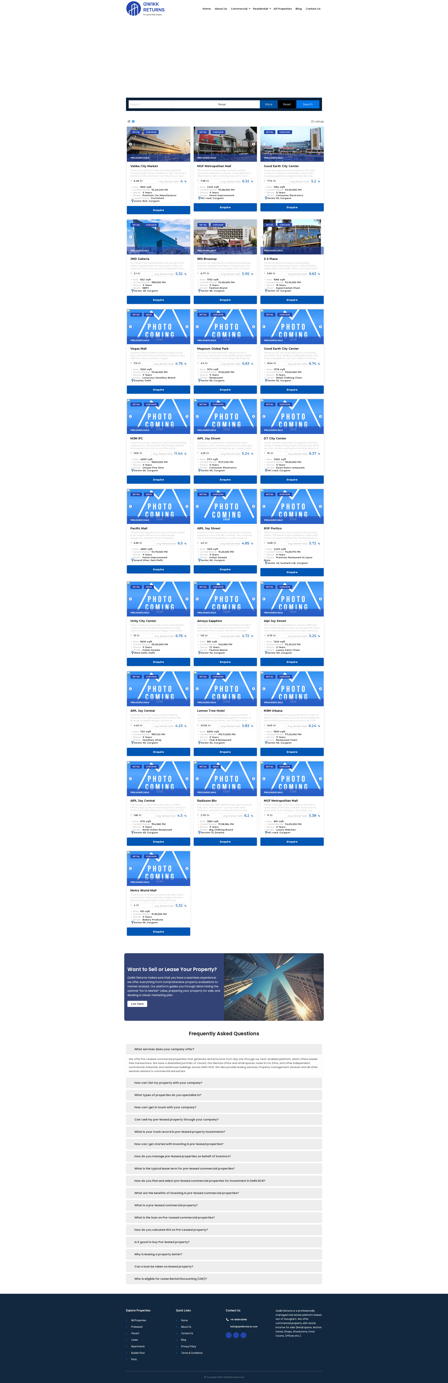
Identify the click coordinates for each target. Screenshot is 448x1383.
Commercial (239, 8)
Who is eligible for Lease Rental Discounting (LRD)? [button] (170, 1279)
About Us (221, 8)
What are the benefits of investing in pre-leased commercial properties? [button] (186, 1193)
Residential (260, 8)
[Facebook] (236, 1335)
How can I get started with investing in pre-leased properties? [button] (178, 1144)
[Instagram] (229, 1335)
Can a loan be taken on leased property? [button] (163, 1267)
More (268, 104)
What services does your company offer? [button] (164, 1049)
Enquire (158, 210)
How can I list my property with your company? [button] (168, 1083)
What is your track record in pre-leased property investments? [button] (179, 1132)
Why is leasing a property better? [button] (158, 1254)
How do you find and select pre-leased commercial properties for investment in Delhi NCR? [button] (199, 1181)
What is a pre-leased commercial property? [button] (166, 1205)
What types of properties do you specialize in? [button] (167, 1095)
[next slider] (186, 144)
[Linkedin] (243, 1335)
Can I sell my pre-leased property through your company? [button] (176, 1120)
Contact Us (313, 8)
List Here (137, 1004)
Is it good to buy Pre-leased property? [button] (162, 1242)
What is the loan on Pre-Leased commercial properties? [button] (174, 1218)
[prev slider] (130, 144)
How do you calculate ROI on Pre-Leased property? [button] (171, 1230)
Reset (287, 104)
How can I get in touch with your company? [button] (165, 1107)
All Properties (283, 8)
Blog (299, 8)
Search (307, 104)
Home (207, 8)
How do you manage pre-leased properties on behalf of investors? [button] (182, 1156)
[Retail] (238, 104)
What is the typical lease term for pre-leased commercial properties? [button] (184, 1169)
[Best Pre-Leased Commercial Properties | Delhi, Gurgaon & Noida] (145, 8)
